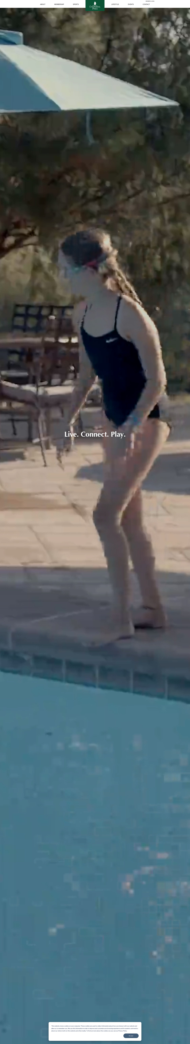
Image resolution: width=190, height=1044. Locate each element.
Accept (131, 1036)
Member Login (150, 1)
